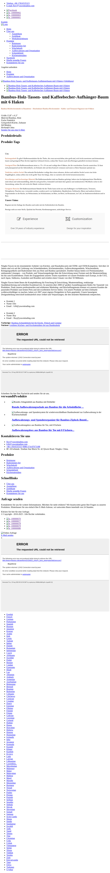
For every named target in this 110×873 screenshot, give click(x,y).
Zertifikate (16, 36)
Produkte (10, 41)
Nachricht (10, 58)
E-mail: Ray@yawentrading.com (20, 6)
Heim (8, 29)
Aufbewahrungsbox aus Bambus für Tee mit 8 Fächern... (43, 430)
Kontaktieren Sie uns (15, 63)
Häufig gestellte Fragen (16, 60)
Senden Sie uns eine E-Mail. (13, 130)
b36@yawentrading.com (16, 444)
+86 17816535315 (14, 446)
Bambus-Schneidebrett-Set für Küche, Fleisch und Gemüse (36, 323)
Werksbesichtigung (20, 38)
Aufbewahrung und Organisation (26, 50)
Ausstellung (17, 34)
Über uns (10, 31)
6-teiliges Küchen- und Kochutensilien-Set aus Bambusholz (35, 325)
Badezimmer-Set (19, 46)
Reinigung (16, 43)
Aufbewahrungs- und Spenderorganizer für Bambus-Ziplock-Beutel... (50, 419)
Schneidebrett (17, 53)
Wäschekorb (17, 48)
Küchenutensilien (19, 55)
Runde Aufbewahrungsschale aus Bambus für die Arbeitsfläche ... (48, 407)
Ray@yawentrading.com (17, 442)
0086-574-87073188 (31, 446)
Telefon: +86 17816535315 (18, 3)
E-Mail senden (7, 535)
